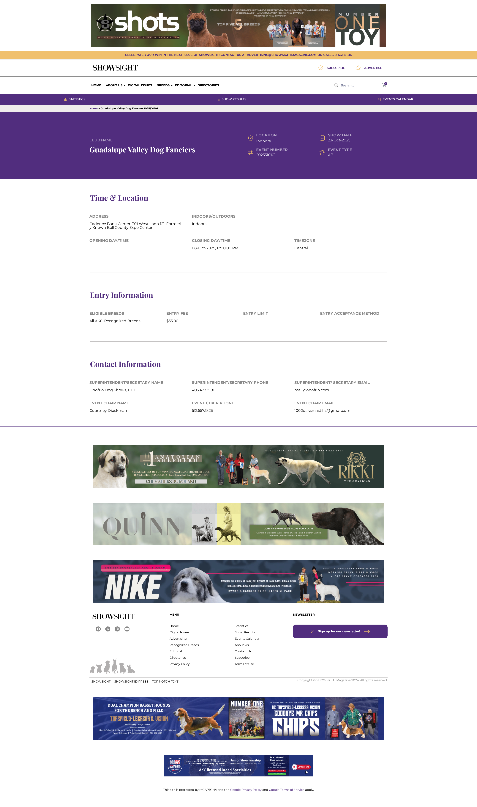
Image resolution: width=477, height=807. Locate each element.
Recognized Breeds (184, 645)
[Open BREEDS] (171, 85)
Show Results (245, 632)
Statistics (241, 626)
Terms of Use (244, 664)
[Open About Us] (124, 85)
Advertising (178, 638)
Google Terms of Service (287, 790)
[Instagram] (117, 628)
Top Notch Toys (165, 681)
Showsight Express (131, 681)
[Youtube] (126, 628)
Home (93, 108)
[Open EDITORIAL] (194, 85)
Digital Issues (179, 632)
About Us (242, 645)
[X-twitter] (107, 628)
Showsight (100, 681)
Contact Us (243, 651)
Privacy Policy (180, 664)
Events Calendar (247, 638)
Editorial (176, 651)
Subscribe (242, 657)
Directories (178, 657)
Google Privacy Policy (246, 790)
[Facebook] (98, 628)
